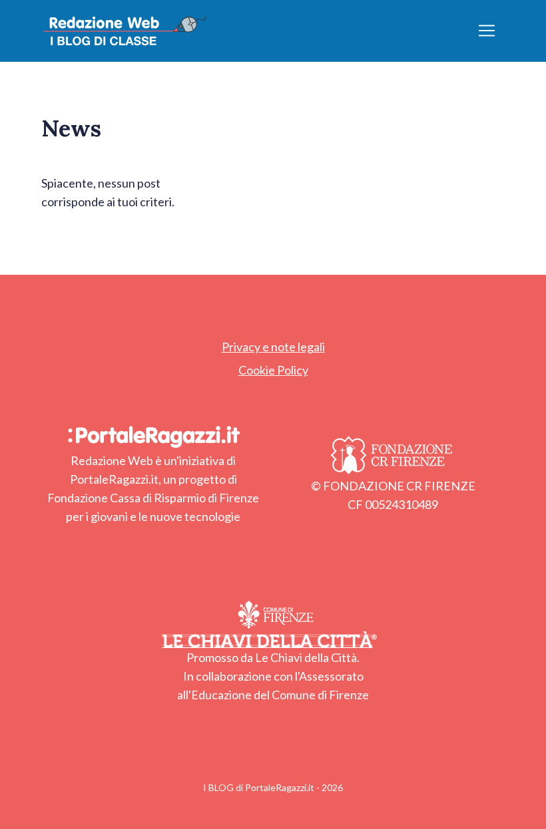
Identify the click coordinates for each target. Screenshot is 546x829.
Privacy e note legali (273, 346)
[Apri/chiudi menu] (487, 30)
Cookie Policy (273, 370)
